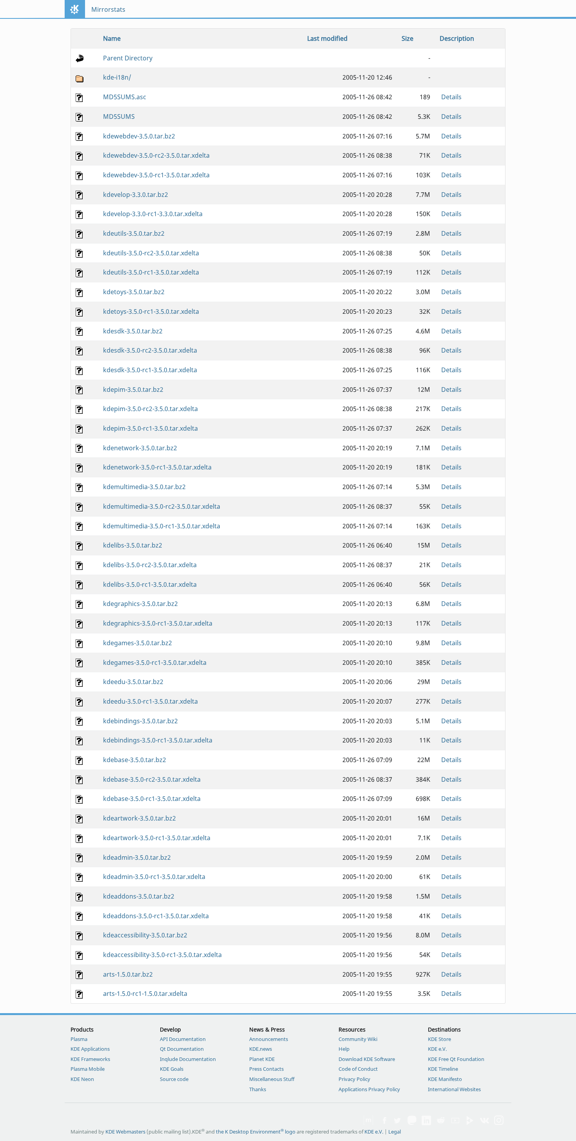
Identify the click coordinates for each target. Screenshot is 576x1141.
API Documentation (183, 1039)
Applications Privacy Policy (369, 1089)
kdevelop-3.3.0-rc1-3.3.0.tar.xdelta (153, 213)
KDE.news (260, 1048)
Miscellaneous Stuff (271, 1079)
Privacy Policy (354, 1079)
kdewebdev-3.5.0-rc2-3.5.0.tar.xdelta (156, 155)
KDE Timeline (443, 1068)
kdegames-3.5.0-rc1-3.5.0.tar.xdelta (154, 662)
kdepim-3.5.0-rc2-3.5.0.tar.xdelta (150, 408)
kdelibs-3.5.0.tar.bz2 (132, 545)
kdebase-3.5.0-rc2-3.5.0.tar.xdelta (152, 779)
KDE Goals (171, 1068)
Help (344, 1048)
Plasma (79, 1039)
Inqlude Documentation (188, 1059)
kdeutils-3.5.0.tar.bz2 (134, 233)
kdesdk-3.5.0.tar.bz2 (133, 331)
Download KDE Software (367, 1059)
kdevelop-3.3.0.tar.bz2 (135, 194)
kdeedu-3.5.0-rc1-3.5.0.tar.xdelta (150, 701)
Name (112, 38)
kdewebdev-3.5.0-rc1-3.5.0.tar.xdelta (156, 175)
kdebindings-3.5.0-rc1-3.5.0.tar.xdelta (157, 740)
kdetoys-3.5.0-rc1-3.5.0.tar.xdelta (151, 311)
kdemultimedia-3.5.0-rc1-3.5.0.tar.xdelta (161, 526)
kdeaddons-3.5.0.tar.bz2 (138, 896)
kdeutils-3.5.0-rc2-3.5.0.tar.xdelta (151, 253)
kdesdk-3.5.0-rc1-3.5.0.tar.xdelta (150, 370)
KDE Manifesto (445, 1079)
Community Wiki (358, 1039)
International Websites (454, 1089)
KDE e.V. (437, 1048)
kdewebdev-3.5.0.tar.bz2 (139, 136)
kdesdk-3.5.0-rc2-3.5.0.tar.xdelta (150, 350)
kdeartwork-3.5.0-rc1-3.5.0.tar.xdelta (156, 837)
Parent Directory (127, 58)
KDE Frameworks (90, 1059)
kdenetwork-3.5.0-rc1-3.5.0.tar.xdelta (157, 467)
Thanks (257, 1089)
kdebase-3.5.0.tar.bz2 (134, 759)
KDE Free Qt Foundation (456, 1059)
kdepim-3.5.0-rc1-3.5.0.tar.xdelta (150, 428)
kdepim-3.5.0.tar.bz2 (133, 389)
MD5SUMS (119, 116)
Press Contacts (266, 1068)
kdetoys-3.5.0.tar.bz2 (134, 292)
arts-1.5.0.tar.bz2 (128, 974)
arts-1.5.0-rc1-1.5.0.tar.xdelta (145, 993)
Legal (394, 1131)
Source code (174, 1079)
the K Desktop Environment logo (255, 1131)
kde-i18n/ (117, 77)
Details (451, 97)
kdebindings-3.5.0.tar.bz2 (140, 721)
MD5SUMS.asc (124, 97)
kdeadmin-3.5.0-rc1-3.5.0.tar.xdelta (154, 876)
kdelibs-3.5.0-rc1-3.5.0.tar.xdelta (150, 584)
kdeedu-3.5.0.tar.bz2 (133, 681)
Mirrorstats (108, 9)
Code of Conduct (358, 1068)
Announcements (268, 1039)
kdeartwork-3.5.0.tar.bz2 (139, 818)
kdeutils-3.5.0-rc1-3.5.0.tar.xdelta (151, 272)
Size (407, 38)
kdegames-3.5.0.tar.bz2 (137, 643)
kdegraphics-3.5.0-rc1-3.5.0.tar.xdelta (157, 623)
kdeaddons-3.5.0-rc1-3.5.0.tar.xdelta (156, 916)
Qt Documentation (182, 1048)
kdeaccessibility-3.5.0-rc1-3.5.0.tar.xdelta (162, 954)
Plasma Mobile (88, 1068)
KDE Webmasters (125, 1131)
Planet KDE (262, 1059)
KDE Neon (82, 1079)
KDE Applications (90, 1048)
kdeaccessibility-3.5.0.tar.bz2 (145, 935)
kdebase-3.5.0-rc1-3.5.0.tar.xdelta (152, 798)
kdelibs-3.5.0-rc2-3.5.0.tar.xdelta (150, 564)
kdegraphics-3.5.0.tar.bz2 (140, 603)
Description (457, 38)
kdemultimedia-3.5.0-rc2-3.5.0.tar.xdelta (161, 506)
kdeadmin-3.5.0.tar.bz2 (137, 857)
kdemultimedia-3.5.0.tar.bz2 (144, 486)
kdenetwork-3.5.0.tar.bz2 (140, 448)
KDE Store (439, 1039)
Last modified (327, 38)
